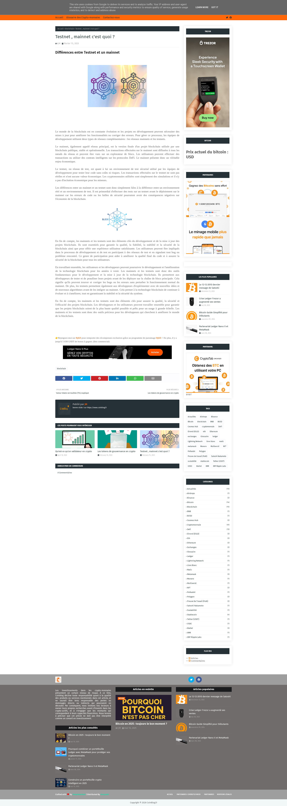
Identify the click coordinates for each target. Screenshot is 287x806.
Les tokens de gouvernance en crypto (116, 451)
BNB (212, 422)
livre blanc (210, 441)
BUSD (220, 422)
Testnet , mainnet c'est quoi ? (155, 451)
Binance (214, 417)
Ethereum (214, 431)
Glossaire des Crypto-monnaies (83, 17)
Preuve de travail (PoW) (197, 456)
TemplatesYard (79, 794)
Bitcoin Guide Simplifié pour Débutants (213, 314)
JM (59, 43)
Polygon (202, 451)
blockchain (69, 29)
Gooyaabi (104, 794)
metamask (192, 446)
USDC (190, 466)
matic (221, 441)
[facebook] (230, 17)
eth (204, 431)
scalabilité (192, 461)
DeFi (220, 427)
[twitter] (227, 17)
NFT (224, 446)
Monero (203, 446)
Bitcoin (190, 422)
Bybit (78, 338)
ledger (215, 436)
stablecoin (204, 461)
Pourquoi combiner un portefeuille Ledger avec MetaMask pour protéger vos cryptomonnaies (89, 752)
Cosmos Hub (193, 427)
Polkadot (191, 451)
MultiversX (215, 446)
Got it (214, 7)
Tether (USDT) (218, 461)
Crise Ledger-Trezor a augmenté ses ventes (210, 300)
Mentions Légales (224, 794)
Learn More (202, 7)
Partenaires (209, 794)
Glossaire (205, 436)
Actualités (192, 417)
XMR (207, 466)
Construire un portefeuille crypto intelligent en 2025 (85, 781)
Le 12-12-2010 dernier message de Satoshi (209, 286)
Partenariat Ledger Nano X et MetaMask (213, 328)
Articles (194, 658)
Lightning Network (195, 441)
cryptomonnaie (208, 427)
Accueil (59, 17)
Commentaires (197, 661)
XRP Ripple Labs (219, 466)
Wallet (199, 466)
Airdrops (203, 417)
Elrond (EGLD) (193, 431)
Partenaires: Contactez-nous (188, 794)
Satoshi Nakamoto (218, 456)
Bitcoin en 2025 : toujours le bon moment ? (89, 737)
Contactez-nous (111, 17)
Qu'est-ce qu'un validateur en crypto (73, 451)
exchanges (192, 436)
